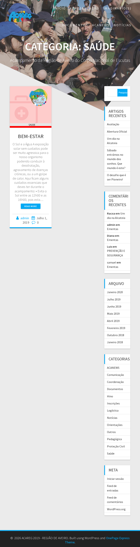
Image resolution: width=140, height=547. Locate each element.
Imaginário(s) (117, 8)
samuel (111, 262)
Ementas (112, 229)
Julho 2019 (113, 299)
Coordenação (115, 382)
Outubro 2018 (115, 335)
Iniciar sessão (115, 479)
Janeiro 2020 (115, 292)
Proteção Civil (116, 446)
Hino (110, 396)
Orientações (114, 425)
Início (60, 8)
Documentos (75, 25)
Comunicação (115, 375)
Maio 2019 (113, 313)
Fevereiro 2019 (116, 328)
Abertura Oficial (117, 131)
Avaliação (113, 124)
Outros (111, 432)
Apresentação (84, 8)
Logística (112, 410)
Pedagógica (114, 439)
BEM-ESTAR (31, 136)
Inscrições (113, 403)
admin (24, 218)
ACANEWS (101, 25)
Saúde (110, 453)
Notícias (122, 25)
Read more (30, 206)
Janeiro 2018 (115, 342)
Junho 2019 (114, 306)
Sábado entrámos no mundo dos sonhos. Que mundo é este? (116, 159)
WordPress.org (116, 509)
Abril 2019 (113, 321)
